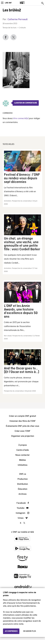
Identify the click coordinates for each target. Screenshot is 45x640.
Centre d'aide (22, 450)
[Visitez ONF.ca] (26, 3)
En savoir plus (29, 631)
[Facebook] (6, 37)
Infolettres (22, 465)
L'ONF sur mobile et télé (22, 532)
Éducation (22, 489)
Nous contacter (22, 455)
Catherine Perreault (18, 19)
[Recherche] (42, 3)
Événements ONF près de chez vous (22, 426)
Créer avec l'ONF (22, 431)
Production (23, 479)
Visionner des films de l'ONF (22, 421)
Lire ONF (8, 3)
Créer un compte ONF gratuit (22, 416)
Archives (22, 494)
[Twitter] (13, 37)
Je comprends (11, 631)
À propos (22, 445)
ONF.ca (22, 474)
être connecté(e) (20, 118)
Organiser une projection (22, 436)
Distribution (22, 484)
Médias (22, 460)
